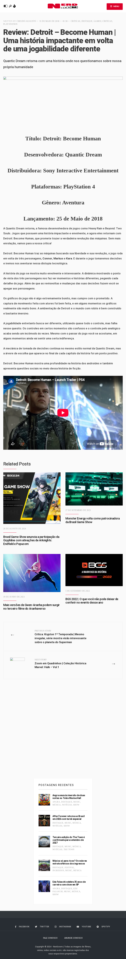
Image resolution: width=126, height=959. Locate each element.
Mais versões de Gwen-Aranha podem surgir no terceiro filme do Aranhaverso (31, 606)
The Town (69, 849)
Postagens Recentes (56, 785)
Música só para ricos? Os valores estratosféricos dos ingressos (69, 862)
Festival (69, 867)
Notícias (67, 805)
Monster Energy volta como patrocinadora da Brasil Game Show (92, 520)
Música (56, 805)
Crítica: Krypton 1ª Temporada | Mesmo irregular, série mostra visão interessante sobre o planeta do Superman (60, 637)
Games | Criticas (103, 21)
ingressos (58, 870)
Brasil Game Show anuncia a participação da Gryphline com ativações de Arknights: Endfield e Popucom (31, 540)
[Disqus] (63, 730)
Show (76, 805)
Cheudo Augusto (26, 21)
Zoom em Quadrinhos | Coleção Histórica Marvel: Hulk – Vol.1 (60, 664)
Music (76, 802)
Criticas (75, 21)
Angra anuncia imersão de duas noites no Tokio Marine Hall (68, 796)
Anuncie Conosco (73, 938)
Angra (56, 802)
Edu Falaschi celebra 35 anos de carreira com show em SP (68, 883)
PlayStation (10, 24)
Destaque (87, 21)
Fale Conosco (50, 938)
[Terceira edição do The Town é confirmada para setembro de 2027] (44, 841)
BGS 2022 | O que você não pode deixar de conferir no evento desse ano (91, 600)
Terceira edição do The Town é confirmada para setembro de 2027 (68, 840)
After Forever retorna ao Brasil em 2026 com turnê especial (68, 817)
